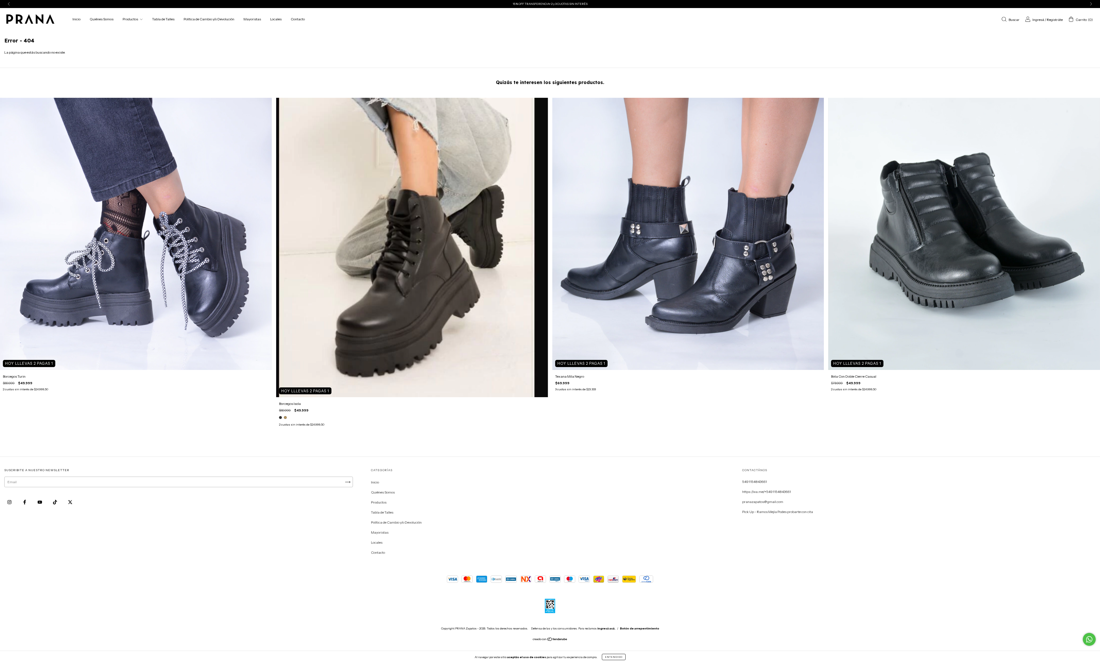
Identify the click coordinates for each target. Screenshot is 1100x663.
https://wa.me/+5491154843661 (766, 492)
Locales (276, 19)
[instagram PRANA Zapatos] (9, 502)
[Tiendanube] (550, 640)
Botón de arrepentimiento (639, 628)
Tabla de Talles (163, 19)
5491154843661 (754, 481)
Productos (131, 19)
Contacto (298, 19)
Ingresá (1038, 19)
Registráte (1055, 19)
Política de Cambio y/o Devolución (209, 19)
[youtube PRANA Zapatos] (40, 502)
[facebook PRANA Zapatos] (24, 502)
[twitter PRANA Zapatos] (70, 502)
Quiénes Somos (101, 19)
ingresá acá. (606, 628)
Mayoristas (252, 19)
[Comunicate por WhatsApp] (1089, 639)
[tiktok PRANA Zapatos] (55, 502)
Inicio (76, 19)
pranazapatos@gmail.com (762, 502)
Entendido (613, 657)
